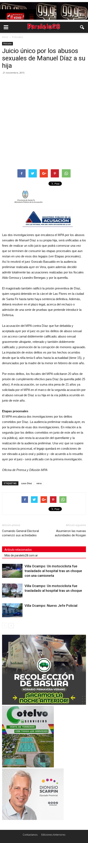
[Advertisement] (44, 122)
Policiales (7, 43)
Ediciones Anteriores (53, 834)
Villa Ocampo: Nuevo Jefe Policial (51, 605)
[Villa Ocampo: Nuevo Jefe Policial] (12, 610)
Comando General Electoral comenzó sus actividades (20, 533)
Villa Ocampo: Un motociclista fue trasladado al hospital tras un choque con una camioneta (53, 571)
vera (39, 483)
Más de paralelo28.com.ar (21, 555)
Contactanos (30, 834)
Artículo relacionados (18, 549)
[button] (82, 27)
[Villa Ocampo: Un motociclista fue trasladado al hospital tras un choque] (12, 591)
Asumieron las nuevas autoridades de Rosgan (70, 533)
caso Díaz (26, 483)
